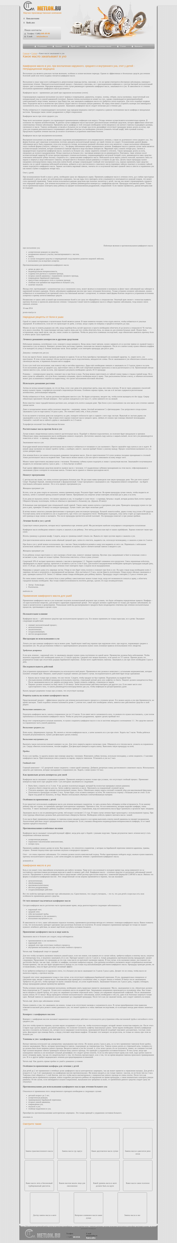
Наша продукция (32, 18)
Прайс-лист (75, 46)
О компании (42, 46)
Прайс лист (30, 23)
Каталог (59, 46)
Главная (26, 53)
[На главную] (42, 14)
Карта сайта (90, 1238)
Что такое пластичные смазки (99, 46)
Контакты (138, 46)
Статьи (123, 46)
